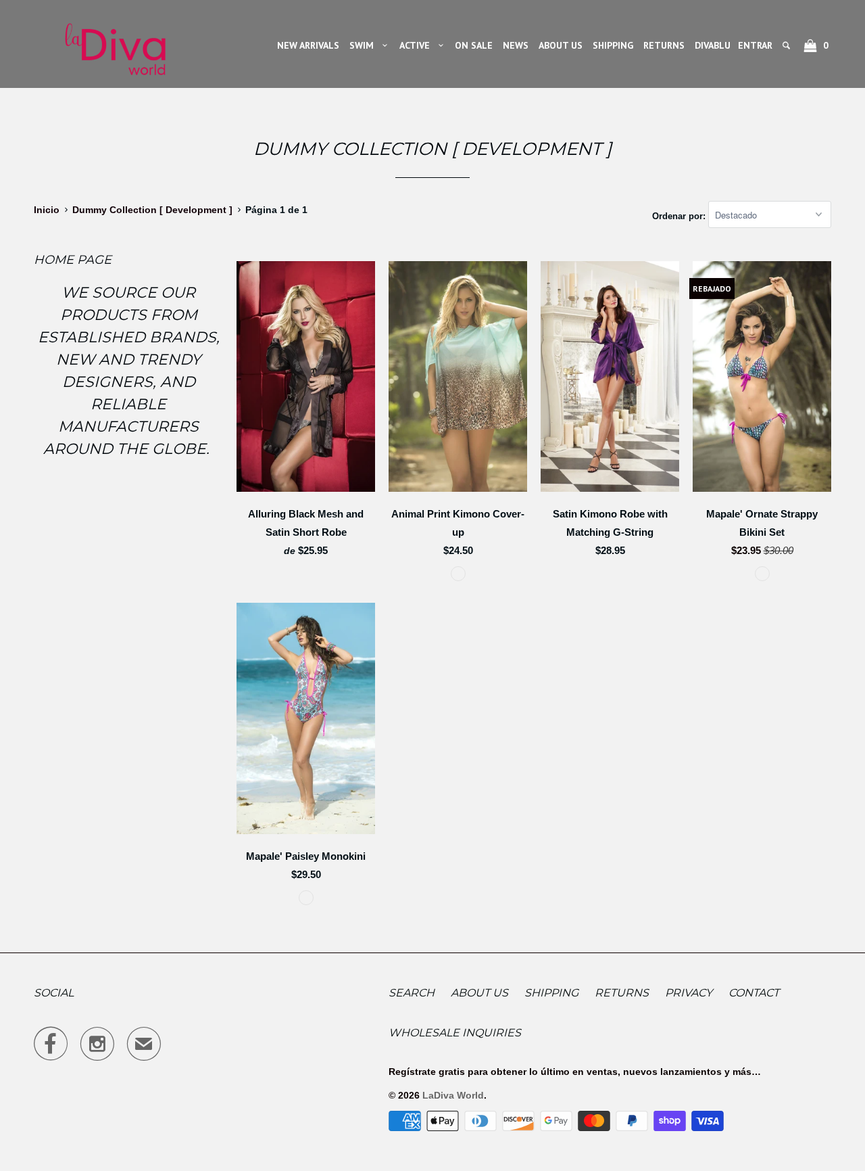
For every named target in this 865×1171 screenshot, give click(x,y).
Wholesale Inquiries (455, 1032)
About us (479, 992)
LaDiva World (453, 1095)
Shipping (551, 992)
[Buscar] (787, 45)
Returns (622, 992)
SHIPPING (613, 45)
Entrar (755, 45)
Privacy (688, 992)
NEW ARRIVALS (308, 45)
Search (412, 992)
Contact (753, 992)
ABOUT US (561, 45)
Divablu (713, 45)
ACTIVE (417, 45)
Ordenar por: (680, 215)
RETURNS (664, 45)
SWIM (364, 45)
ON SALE (474, 45)
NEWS (515, 45)
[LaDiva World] (115, 44)
